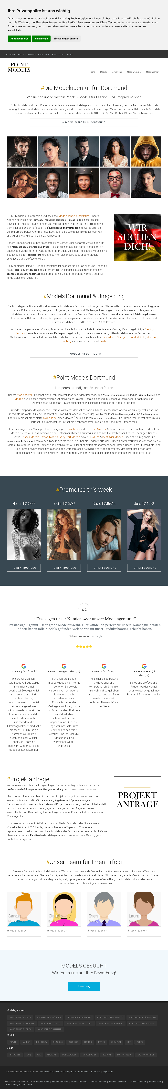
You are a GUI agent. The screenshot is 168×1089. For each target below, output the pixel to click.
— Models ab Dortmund (84, 353)
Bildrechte (95, 1072)
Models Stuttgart (13, 1084)
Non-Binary (41, 1042)
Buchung (44, 54)
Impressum (108, 1072)
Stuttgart (122, 337)
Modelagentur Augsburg (141, 1023)
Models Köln (155, 1082)
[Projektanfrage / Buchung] (137, 823)
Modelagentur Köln (50, 1023)
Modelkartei (50, 418)
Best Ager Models (112, 437)
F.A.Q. (28, 1055)
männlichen (73, 429)
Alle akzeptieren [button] (19, 38)
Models (103, 72)
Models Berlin (42, 1082)
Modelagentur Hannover (22, 1023)
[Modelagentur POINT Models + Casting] (19, 72)
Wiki (71, 54)
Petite (140, 1042)
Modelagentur (152, 72)
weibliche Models (95, 429)
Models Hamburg (79, 1082)
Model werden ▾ (134, 72)
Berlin (103, 341)
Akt (129, 1042)
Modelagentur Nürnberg (110, 1023)
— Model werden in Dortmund (84, 122)
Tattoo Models (49, 437)
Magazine (51, 1055)
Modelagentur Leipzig (21, 1029)
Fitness (88, 1042)
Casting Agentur (146, 1055)
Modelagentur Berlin (20, 1017)
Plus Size (94, 437)
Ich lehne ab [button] (41, 38)
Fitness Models (30, 437)
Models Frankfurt (98, 1082)
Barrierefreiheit (81, 1072)
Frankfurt (133, 337)
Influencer (15, 1055)
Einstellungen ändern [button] (66, 38)
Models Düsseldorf (117, 1082)
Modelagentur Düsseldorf (142, 1017)
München (152, 337)
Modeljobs (59, 54)
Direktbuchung (25, 568)
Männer (26, 1042)
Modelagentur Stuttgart (79, 1023)
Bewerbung (117, 72)
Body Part (116, 1042)
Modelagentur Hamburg (79, 1017)
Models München (60, 1082)
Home (92, 72)
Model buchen (89, 1055)
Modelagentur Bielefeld (50, 1029)
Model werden (69, 1055)
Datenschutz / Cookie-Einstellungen (56, 1072)
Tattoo (101, 1042)
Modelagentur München (49, 1017)
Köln (142, 337)
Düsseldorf (109, 337)
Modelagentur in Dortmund (74, 216)
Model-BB (27, 1084)
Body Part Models (69, 437)
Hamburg (66, 341)
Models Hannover (138, 1082)
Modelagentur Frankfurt (110, 1017)
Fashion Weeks (124, 1055)
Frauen (13, 1042)
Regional (107, 1055)
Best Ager (73, 1042)
